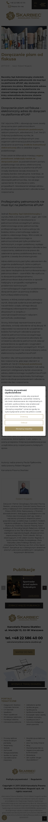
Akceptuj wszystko (24, 429)
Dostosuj (24, 416)
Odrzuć (24, 423)
